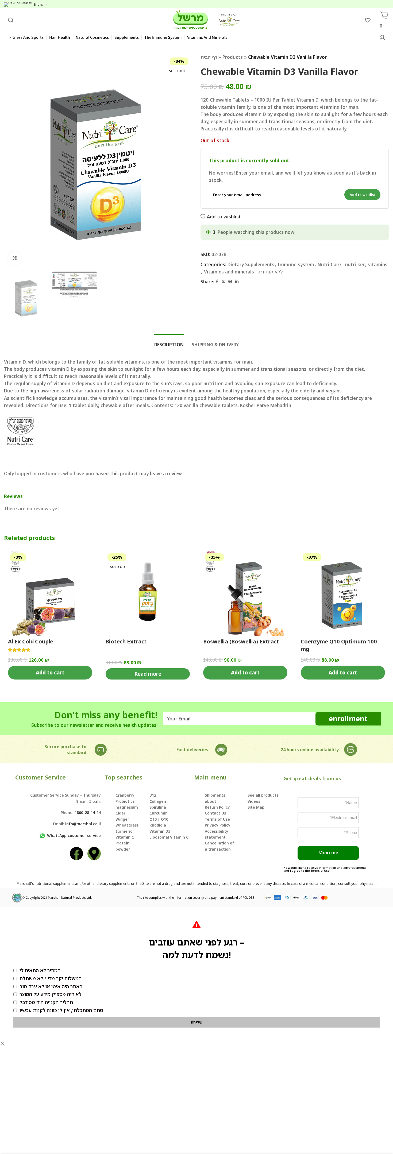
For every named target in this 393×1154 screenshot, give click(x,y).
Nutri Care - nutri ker (341, 264)
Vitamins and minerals (229, 272)
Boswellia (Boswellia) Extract (241, 641)
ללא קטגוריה (270, 272)
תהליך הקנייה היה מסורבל (46, 1002)
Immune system (296, 264)
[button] (328, 853)
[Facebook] (76, 853)
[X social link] (223, 281)
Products (232, 57)
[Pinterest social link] (230, 281)
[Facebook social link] (217, 281)
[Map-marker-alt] (94, 853)
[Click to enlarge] (14, 258)
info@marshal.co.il (83, 823)
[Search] (10, 20)
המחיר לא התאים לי (40, 970)
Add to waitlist (362, 194)
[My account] (382, 37)
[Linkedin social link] (237, 281)
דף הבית (209, 57)
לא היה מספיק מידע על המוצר (51, 994)
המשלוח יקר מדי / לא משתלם (51, 978)
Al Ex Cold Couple (30, 641)
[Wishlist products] (367, 20)
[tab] (169, 342)
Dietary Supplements (251, 264)
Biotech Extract (126, 641)
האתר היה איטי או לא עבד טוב (51, 986)
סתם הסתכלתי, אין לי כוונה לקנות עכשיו (61, 1010)
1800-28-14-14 (88, 812)
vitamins (377, 264)
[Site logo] (190, 20)
